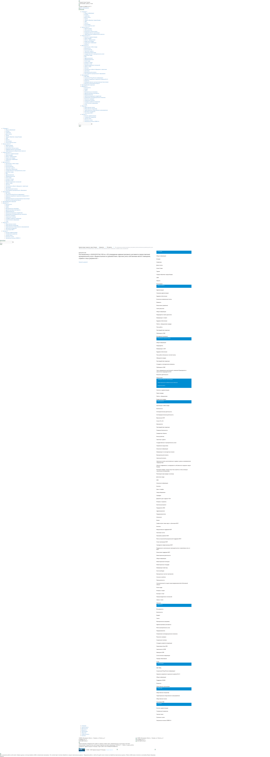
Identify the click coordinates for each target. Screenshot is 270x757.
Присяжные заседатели (89, 111)
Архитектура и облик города (90, 47)
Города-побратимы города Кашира (92, 20)
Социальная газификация (90, 42)
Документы (84, 86)
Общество (84, 106)
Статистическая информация (91, 103)
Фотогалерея (87, 24)
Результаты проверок (89, 99)
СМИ (85, 21)
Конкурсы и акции (88, 62)
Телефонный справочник (90, 117)
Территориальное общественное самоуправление (96, 110)
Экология (86, 68)
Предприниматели (88, 94)
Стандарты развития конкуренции (92, 101)
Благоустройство (88, 49)
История (86, 14)
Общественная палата (89, 107)
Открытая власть (86, 35)
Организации (85, 75)
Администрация (88, 28)
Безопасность (87, 48)
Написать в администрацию (90, 37)
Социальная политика (89, 100)
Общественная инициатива (90, 108)
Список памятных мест (89, 25)
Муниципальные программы (91, 92)
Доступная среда (88, 55)
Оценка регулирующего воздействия (92, 96)
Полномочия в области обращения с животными (95, 69)
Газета (85, 90)
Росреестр (86, 80)
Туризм (86, 18)
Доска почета (87, 17)
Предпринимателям (89, 59)
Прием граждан (88, 38)
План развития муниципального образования (94, 73)
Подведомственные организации (92, 32)
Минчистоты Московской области (92, 83)
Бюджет (86, 89)
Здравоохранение (88, 58)
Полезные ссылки (88, 120)
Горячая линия (87, 118)
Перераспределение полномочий (92, 65)
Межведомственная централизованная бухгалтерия (96, 82)
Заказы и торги (87, 66)
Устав (85, 104)
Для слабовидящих (84, 8)
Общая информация (89, 13)
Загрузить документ (83, 262)
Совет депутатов (88, 30)
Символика (87, 16)
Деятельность (85, 45)
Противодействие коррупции (88, 84)
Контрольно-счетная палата (90, 31)
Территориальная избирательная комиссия (94, 34)
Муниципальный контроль (90, 72)
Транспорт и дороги (89, 51)
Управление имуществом (90, 52)
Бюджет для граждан (89, 41)
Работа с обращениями (89, 39)
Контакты (84, 114)
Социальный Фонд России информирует (93, 77)
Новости (86, 23)
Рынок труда (87, 61)
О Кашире (84, 11)
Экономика (86, 70)
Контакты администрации (90, 115)
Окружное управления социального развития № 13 (96, 79)
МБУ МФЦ (86, 76)
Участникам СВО (88, 113)
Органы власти (85, 27)
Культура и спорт (88, 63)
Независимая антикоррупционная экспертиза (94, 97)
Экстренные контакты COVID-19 (91, 121)
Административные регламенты (91, 93)
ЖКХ (85, 56)
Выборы (86, 44)
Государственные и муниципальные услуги (94, 54)
